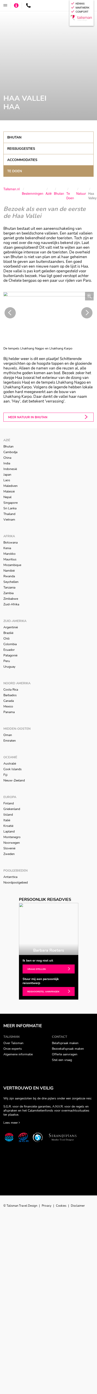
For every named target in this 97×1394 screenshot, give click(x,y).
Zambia (8, 593)
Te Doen (14, 171)
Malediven (10, 486)
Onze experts (12, 1049)
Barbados (10, 695)
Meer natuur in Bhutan (27, 417)
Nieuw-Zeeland (14, 780)
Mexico (8, 706)
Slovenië (9, 848)
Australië (9, 763)
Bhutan (14, 137)
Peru (6, 661)
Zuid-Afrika (11, 604)
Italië (6, 820)
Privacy (47, 1206)
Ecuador (9, 650)
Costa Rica (10, 689)
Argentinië (10, 627)
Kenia (7, 548)
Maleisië (9, 491)
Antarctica (10, 877)
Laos (6, 480)
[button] (10, 312)
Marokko (9, 554)
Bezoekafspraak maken (68, 1049)
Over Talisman (13, 1043)
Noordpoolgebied (15, 882)
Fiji (5, 775)
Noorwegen (11, 843)
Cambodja (10, 452)
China (7, 458)
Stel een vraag (62, 1060)
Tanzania (9, 587)
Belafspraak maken (65, 1043)
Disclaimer (78, 1206)
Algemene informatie (18, 1054)
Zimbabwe (10, 599)
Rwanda (9, 576)
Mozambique (12, 565)
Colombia (10, 644)
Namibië (9, 570)
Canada (8, 701)
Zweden (9, 854)
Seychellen (10, 582)
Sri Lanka (9, 508)
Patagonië (10, 655)
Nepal (7, 497)
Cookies (61, 1206)
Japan (7, 474)
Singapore (10, 503)
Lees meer (11, 1123)
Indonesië (10, 469)
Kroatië (8, 826)
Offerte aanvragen (64, 1054)
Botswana (10, 542)
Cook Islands (12, 769)
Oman (7, 735)
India (6, 463)
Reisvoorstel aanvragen (43, 991)
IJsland (8, 814)
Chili (6, 638)
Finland (8, 803)
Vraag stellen (36, 969)
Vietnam (9, 519)
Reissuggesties (21, 148)
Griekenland (11, 809)
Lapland (9, 831)
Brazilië (8, 633)
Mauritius (9, 559)
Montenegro (12, 837)
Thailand (9, 514)
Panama (9, 712)
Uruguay (9, 667)
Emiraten (9, 740)
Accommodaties (22, 160)
